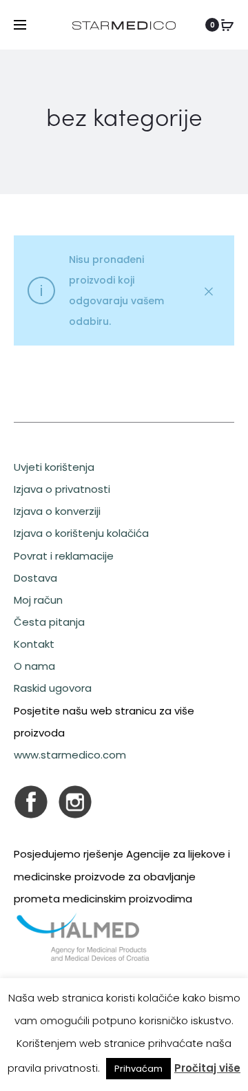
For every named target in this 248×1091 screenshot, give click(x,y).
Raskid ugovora (53, 688)
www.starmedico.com (70, 755)
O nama (34, 666)
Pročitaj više (207, 1068)
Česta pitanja (49, 622)
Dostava (35, 578)
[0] (227, 24)
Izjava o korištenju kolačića (81, 533)
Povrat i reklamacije (64, 556)
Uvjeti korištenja (54, 467)
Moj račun (38, 600)
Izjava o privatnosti (62, 489)
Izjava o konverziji (57, 511)
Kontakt (34, 644)
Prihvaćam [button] (138, 1068)
